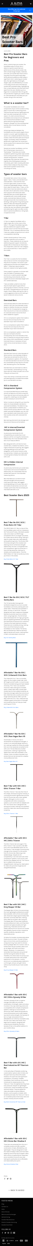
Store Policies (6, 1212)
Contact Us (5, 1206)
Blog (3, 1204)
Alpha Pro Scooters (10, 1237)
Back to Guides (17, 1190)
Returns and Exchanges (9, 1214)
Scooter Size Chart (7, 1225)
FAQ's (3, 1209)
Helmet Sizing (6, 1217)
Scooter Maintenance (8, 1219)
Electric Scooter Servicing (9, 1222)
